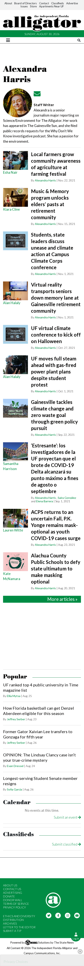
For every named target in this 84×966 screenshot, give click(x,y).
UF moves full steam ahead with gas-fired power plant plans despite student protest (53, 372)
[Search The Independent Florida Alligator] (79, 40)
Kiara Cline (11, 209)
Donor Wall (12, 900)
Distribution (13, 920)
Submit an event (66, 817)
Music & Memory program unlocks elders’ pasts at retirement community (50, 204)
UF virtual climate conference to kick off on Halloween (56, 334)
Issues (24, 6)
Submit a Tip (12, 931)
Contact (44, 3)
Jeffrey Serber (16, 719)
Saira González (67, 497)
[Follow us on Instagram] (67, 915)
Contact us (12, 889)
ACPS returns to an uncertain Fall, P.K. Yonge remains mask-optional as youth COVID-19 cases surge (56, 525)
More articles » (62, 599)
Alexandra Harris (45, 180)
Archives (10, 923)
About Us (10, 885)
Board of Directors (25, 3)
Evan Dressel (15, 766)
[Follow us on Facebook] (58, 915)
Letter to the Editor (19, 927)
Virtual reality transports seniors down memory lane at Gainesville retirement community (56, 298)
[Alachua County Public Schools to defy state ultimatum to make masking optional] (15, 561)
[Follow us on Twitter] (48, 915)
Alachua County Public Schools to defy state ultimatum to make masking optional (55, 568)
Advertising (12, 892)
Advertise (72, 3)
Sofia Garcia (14, 789)
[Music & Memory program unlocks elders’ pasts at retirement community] (15, 197)
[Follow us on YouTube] (77, 915)
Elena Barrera (44, 501)
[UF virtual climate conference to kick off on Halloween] (15, 334)
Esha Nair (10, 172)
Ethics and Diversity (19, 916)
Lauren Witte (13, 530)
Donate (9, 896)
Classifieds (57, 3)
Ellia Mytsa (13, 696)
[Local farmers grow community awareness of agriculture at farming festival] (15, 160)
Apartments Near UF (51, 6)
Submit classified (65, 844)
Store (33, 6)
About (8, 3)
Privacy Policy (14, 907)
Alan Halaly (11, 303)
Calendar (17, 802)
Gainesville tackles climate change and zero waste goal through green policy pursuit (54, 415)
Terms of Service (16, 903)
